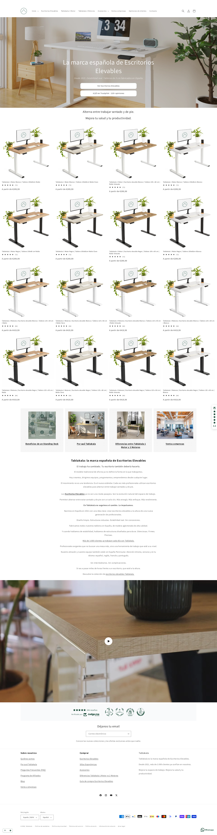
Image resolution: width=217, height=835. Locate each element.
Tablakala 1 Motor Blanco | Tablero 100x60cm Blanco (182, 182)
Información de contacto (107, 826)
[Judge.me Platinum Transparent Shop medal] (109, 712)
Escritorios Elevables (89, 758)
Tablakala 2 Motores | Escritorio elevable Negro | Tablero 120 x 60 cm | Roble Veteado (135, 391)
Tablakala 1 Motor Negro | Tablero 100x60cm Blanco (182, 251)
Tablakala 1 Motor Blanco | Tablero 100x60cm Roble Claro (77, 182)
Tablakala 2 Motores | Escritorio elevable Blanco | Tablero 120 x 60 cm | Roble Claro (81, 322)
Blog (23, 781)
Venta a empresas (29, 787)
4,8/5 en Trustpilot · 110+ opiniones (108, 93)
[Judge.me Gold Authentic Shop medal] (120, 712)
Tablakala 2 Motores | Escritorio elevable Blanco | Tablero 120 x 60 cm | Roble (27, 322)
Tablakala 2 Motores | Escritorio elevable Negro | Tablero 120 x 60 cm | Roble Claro (81, 391)
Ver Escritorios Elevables (108, 86)
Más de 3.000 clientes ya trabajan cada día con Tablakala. (108, 540)
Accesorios (85, 770)
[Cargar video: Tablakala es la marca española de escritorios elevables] (108, 641)
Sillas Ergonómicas (88, 764)
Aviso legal (121, 826)
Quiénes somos (28, 758)
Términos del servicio (76, 826)
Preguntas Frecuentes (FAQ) (33, 770)
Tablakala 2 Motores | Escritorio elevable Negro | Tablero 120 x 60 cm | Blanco (189, 391)
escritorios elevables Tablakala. (120, 574)
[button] (35, 11)
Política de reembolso (42, 826)
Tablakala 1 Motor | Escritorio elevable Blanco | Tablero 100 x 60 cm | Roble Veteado (134, 183)
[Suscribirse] (128, 734)
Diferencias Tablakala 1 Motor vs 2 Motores (99, 775)
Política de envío (91, 826)
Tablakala (29, 826)
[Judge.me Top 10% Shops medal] (141, 712)
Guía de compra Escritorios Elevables (96, 781)
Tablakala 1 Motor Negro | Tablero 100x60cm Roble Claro (76, 251)
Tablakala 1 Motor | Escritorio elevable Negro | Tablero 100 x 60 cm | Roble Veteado (134, 252)
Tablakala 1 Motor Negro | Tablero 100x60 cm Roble (21, 251)
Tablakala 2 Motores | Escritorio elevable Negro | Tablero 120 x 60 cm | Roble (27, 391)
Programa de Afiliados (31, 775)
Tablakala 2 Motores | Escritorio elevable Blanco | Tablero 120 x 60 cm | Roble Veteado (135, 322)
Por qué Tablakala (29, 764)
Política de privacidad (59, 826)
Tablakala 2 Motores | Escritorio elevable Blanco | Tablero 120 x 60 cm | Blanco (188, 322)
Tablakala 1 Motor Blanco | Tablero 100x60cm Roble (21, 182)
